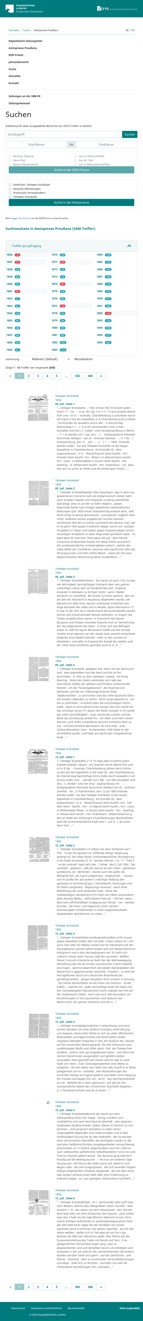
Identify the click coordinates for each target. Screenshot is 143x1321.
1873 (55, 276)
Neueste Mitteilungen (27, 189)
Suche (26, 30)
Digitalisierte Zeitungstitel (25, 41)
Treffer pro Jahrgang (26, 246)
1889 (100, 291)
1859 (10, 276)
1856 (10, 254)
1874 (55, 284)
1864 (10, 313)
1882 (55, 342)
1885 (100, 262)
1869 (10, 349)
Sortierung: (13, 359)
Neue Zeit (19, 160)
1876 (55, 298)
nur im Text (86, 160)
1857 (10, 262)
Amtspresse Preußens (23, 48)
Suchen (130, 134)
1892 (100, 313)
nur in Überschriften (91, 156)
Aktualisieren (83, 359)
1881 (55, 335)
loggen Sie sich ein (20, 218)
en (133, 30)
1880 (55, 327)
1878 (55, 313)
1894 (100, 327)
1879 (55, 320)
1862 (10, 298)
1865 (10, 320)
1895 (100, 335)
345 (77, 376)
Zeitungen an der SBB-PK (24, 96)
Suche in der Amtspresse (71, 202)
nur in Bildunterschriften (94, 164)
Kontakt (14, 83)
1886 (100, 269)
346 (90, 376)
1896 (100, 342)
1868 (10, 342)
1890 (100, 298)
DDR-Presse (16, 55)
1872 (55, 269)
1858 (10, 269)
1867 (10, 335)
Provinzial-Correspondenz (29, 192)
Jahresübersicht (19, 62)
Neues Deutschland (25, 164)
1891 (100, 306)
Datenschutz (18, 1308)
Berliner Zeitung (23, 156)
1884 (100, 254)
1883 (55, 349)
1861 (10, 291)
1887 (100, 276)
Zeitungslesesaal (19, 103)
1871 (55, 262)
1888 (100, 284)
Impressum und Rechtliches (46, 1308)
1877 (55, 306)
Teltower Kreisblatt (25, 197)
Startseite (13, 30)
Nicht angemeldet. (130, 1308)
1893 (100, 320)
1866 (10, 327)
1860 (10, 284)
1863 (10, 306)
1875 (55, 291)
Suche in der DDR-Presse (71, 170)
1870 (55, 254)
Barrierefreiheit (76, 1308)
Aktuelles (15, 76)
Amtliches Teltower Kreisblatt (31, 184)
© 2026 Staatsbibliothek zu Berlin (47, 1314)
